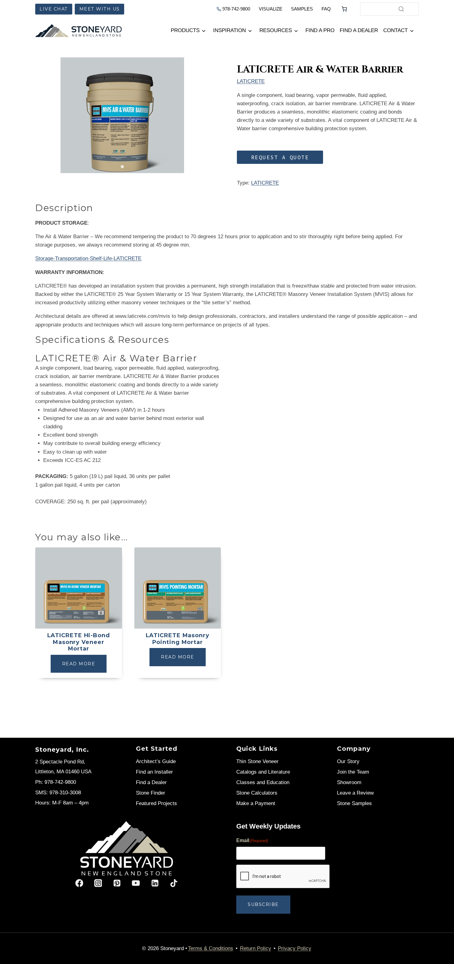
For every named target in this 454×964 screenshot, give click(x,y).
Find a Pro (319, 30)
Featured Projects (156, 803)
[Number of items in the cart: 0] (344, 8)
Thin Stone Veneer (257, 761)
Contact (395, 30)
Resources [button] (275, 30)
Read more (78, 664)
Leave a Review (355, 793)
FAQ (326, 8)
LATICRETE (251, 81)
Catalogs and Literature (263, 772)
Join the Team (353, 772)
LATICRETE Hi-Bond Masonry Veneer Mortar (78, 642)
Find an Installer (154, 772)
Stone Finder (150, 793)
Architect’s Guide (156, 761)
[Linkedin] (155, 883)
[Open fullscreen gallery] (203, 166)
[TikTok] (174, 883)
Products (185, 30)
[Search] (401, 9)
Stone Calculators (256, 793)
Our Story (348, 761)
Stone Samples (354, 803)
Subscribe (263, 904)
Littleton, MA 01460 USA (63, 772)
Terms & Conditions (210, 948)
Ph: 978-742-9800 (55, 782)
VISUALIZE (270, 8)
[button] (280, 157)
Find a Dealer (359, 30)
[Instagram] (98, 883)
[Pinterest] (117, 883)
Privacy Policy (294, 948)
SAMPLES (302, 8)
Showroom (349, 782)
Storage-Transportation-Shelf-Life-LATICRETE (88, 258)
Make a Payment (255, 803)
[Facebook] (79, 883)
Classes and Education (262, 782)
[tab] (122, 166)
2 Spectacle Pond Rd (59, 762)
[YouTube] (136, 883)
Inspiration (229, 30)
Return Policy (255, 948)
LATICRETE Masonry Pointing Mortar (177, 639)
